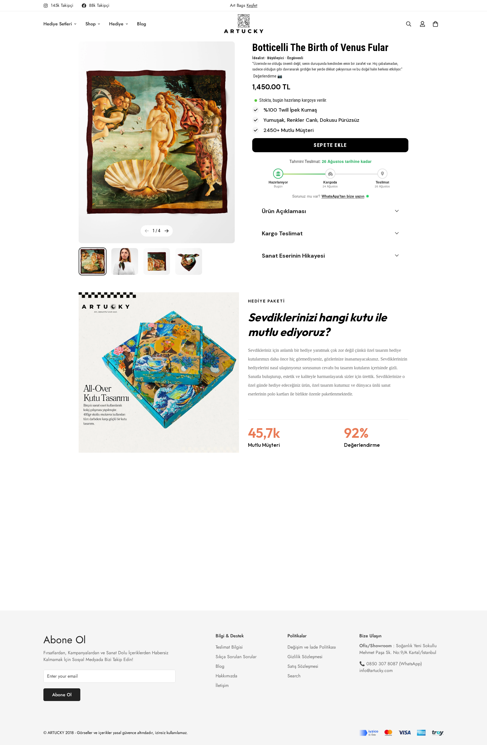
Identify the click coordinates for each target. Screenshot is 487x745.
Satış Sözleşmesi (302, 666)
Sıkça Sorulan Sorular (236, 656)
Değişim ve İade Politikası (311, 647)
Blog (141, 24)
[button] (330, 145)
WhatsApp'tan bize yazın (343, 196)
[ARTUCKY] (243, 24)
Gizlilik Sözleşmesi (304, 656)
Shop (90, 24)
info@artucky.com (376, 670)
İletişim (222, 685)
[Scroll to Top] (476, 714)
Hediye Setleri (57, 24)
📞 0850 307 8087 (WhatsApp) (390, 663)
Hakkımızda (226, 675)
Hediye (116, 24)
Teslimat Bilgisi (229, 647)
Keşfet (252, 5)
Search (293, 675)
